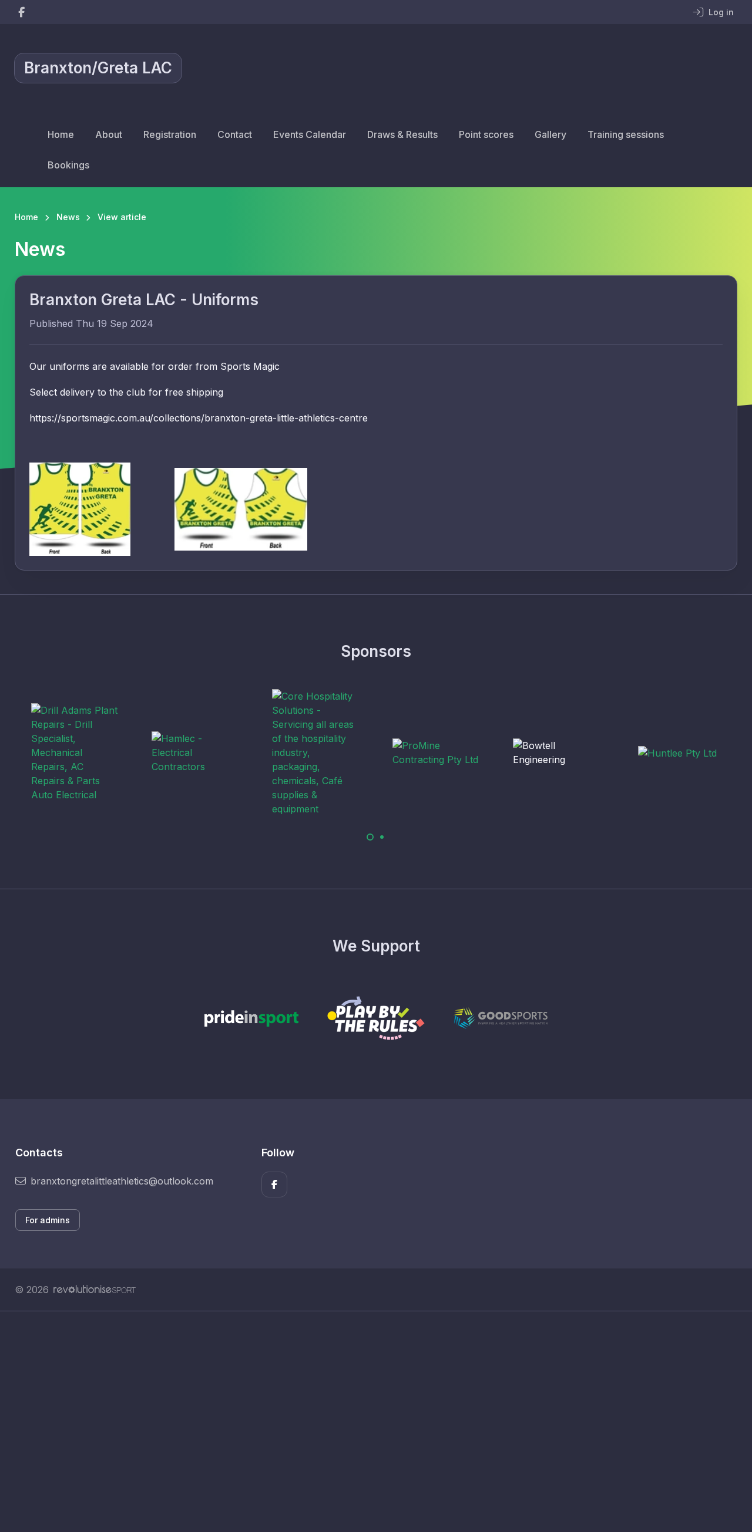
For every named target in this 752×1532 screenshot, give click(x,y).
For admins (47, 1220)
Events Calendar (309, 134)
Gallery (550, 134)
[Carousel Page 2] (381, 837)
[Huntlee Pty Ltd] (677, 753)
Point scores (486, 134)
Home (61, 134)
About (108, 134)
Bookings (68, 165)
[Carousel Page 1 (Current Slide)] (370, 837)
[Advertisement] (367, 1421)
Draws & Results (402, 134)
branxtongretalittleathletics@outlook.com (122, 1181)
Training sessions (626, 134)
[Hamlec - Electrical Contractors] (196, 752)
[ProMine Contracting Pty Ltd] (436, 752)
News (68, 217)
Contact (234, 134)
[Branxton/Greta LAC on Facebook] (21, 12)
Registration (169, 134)
